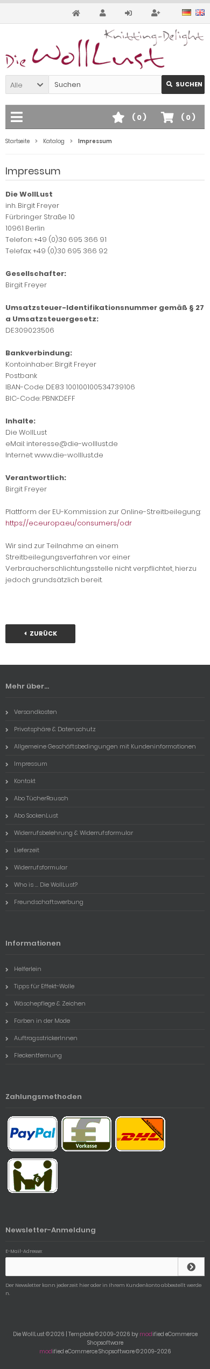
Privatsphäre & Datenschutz (55, 729)
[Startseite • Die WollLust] (105, 49)
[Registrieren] (157, 13)
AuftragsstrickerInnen (46, 1038)
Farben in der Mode (42, 1020)
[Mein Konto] (104, 13)
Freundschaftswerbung (48, 902)
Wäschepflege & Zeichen (50, 1003)
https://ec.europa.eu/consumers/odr (68, 523)
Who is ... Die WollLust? (46, 884)
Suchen (183, 84)
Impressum (30, 763)
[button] (26, 84)
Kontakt (25, 781)
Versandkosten (35, 711)
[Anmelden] (130, 13)
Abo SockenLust (36, 815)
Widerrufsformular (40, 867)
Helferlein (27, 969)
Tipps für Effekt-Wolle (44, 986)
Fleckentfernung (38, 1055)
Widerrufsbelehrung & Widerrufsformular (73, 832)
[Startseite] (77, 13)
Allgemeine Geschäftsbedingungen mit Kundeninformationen (105, 746)
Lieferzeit (26, 850)
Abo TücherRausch (41, 798)
